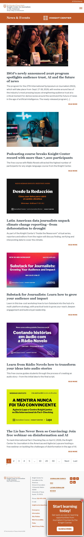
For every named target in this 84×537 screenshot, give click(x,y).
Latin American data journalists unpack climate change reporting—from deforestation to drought (38, 224)
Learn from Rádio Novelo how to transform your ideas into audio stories (41, 366)
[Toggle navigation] (80, 8)
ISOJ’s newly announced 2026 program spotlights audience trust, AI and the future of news (41, 77)
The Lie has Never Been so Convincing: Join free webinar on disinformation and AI (41, 433)
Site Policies (36, 516)
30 (53, 461)
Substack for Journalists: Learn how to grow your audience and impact (42, 296)
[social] (71, 478)
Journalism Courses (58, 478)
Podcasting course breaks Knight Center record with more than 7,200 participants (40, 156)
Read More (72, 104)
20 (46, 461)
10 (40, 461)
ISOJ (51, 483)
